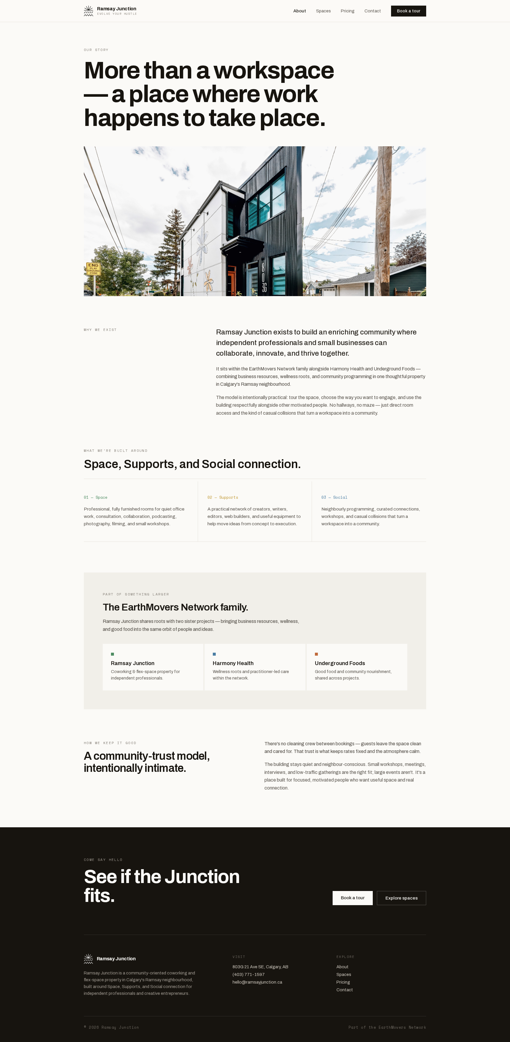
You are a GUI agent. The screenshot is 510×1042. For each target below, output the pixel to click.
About (299, 11)
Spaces (323, 11)
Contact (372, 11)
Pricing (347, 11)
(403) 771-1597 (249, 974)
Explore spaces (401, 898)
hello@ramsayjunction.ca (257, 982)
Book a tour (408, 11)
